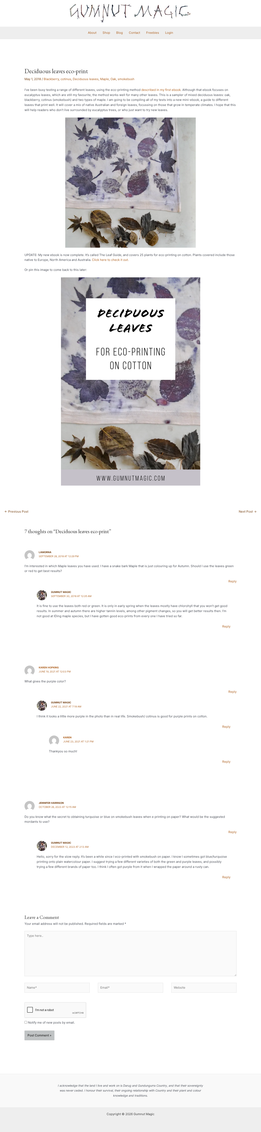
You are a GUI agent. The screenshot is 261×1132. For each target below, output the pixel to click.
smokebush (126, 79)
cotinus (66, 79)
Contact (134, 33)
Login (169, 33)
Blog (119, 33)
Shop (106, 33)
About (92, 33)
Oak (113, 79)
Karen (67, 737)
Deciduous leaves (85, 79)
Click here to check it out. (110, 260)
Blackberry (51, 79)
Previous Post (16, 511)
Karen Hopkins (49, 667)
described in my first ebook (161, 90)
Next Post (248, 511)
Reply (232, 581)
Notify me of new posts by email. (51, 1022)
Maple (104, 79)
